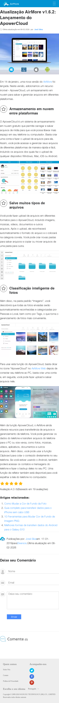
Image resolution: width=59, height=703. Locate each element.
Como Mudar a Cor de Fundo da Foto (25, 503)
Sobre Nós (6, 670)
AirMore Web (39, 368)
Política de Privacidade (10, 681)
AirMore (14, 4)
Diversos (22, 543)
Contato (5, 675)
